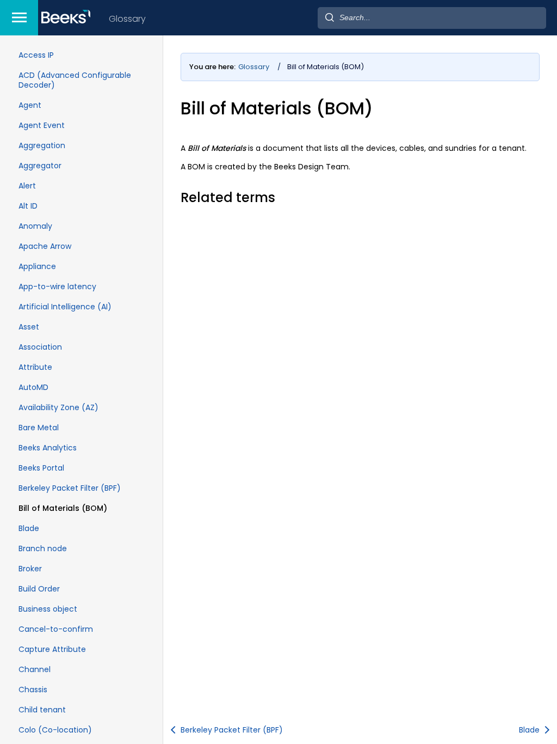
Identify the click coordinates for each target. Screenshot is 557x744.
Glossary (127, 19)
